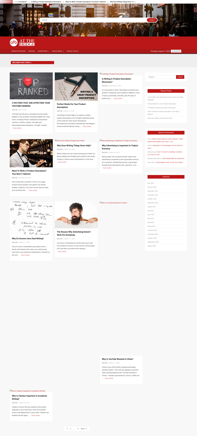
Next (82, 429)
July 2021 (151, 210)
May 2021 (151, 218)
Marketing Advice (18, 51)
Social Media (57, 51)
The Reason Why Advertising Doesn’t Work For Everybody (74, 233)
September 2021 (153, 203)
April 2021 (151, 222)
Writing (32, 51)
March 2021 (151, 226)
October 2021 (152, 199)
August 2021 (152, 206)
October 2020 (152, 238)
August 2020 (152, 246)
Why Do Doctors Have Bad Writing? (28, 238)
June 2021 (151, 214)
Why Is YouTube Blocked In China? (117, 359)
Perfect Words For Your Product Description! (162, 104)
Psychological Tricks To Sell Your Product (169, 162)
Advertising (43, 51)
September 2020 (153, 242)
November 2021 (153, 195)
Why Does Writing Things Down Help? (107, 2)
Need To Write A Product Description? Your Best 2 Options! (70, 2)
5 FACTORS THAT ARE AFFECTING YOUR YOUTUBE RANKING (165, 98)
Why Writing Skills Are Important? (173, 158)
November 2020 (153, 234)
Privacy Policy (72, 51)
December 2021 (153, 191)
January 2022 (152, 187)
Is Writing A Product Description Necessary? (30, 2)
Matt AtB (14, 110)
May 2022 (151, 183)
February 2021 (152, 230)
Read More (17, 128)
